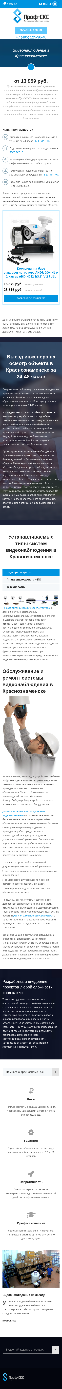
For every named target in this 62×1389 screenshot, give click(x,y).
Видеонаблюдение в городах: (25, 1349)
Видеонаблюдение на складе (23, 1295)
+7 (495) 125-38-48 (31, 37)
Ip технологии (16, 587)
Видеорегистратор (19, 572)
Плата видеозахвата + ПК (24, 579)
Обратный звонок (31, 30)
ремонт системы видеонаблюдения (33, 915)
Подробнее (9, 1321)
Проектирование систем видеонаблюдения (27, 451)
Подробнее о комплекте (31, 298)
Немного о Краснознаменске (25, 1072)
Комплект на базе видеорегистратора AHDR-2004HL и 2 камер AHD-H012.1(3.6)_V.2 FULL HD (31, 274)
